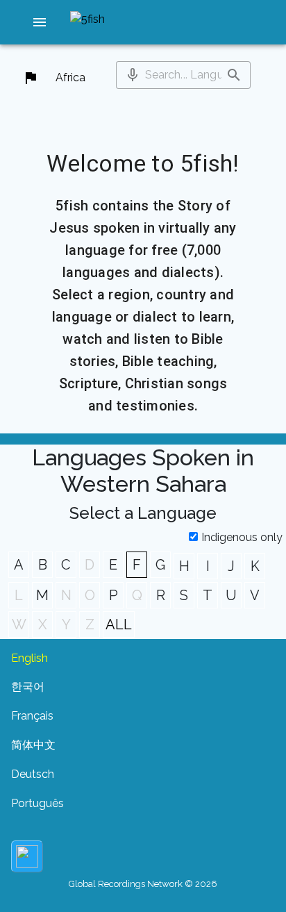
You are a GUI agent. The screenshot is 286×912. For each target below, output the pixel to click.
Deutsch (32, 774)
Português (37, 803)
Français (32, 715)
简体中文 (33, 745)
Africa (70, 77)
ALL (119, 624)
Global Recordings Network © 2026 (143, 884)
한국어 (27, 686)
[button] (39, 22)
